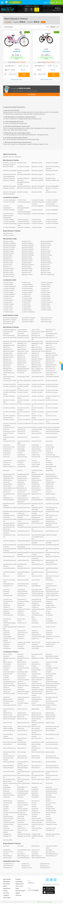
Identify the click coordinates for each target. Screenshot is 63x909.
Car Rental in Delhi (45, 288)
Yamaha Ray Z (35, 644)
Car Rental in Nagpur (27, 300)
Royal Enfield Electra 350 (37, 531)
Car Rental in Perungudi (22, 219)
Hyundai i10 (6, 687)
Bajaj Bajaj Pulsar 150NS (37, 343)
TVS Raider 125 (20, 611)
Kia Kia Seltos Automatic (22, 703)
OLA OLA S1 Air (6, 492)
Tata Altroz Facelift (7, 803)
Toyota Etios (49, 818)
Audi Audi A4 (49, 654)
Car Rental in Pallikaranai (51, 213)
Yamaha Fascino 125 (36, 627)
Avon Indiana (6, 846)
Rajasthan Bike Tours (45, 863)
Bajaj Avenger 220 (50, 335)
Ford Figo (19, 670)
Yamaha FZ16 (49, 630)
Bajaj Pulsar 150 (35, 355)
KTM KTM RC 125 (21, 484)
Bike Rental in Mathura (8, 261)
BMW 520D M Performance (52, 656)
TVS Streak (48, 613)
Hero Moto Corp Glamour (52, 386)
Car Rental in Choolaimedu (52, 200)
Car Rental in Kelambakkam (52, 206)
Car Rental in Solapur (46, 306)
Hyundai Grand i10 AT (37, 683)
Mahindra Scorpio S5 (50, 715)
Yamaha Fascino (21, 627)
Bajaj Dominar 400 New (8, 351)
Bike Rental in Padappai (37, 174)
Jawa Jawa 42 (6, 470)
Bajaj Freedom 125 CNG (23, 351)
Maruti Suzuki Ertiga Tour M (9, 748)
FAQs (62, 367)
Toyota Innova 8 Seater (37, 822)
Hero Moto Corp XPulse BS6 (52, 423)
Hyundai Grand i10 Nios (22, 685)
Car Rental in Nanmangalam (38, 213)
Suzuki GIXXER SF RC (36, 585)
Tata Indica (48, 804)
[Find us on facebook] (47, 880)
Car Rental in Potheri (36, 219)
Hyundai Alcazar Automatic (38, 677)
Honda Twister (6, 464)
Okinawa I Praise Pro (22, 490)
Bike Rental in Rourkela (27, 268)
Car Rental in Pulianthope (9, 221)
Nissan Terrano (6, 789)
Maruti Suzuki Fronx (21, 748)
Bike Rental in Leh (7, 259)
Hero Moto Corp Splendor (52, 408)
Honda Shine (20, 462)
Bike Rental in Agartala (8, 241)
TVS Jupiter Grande (50, 605)
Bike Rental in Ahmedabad (47, 241)
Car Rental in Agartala (8, 282)
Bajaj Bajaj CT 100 (7, 343)
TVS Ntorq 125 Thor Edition (23, 609)
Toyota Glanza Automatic (9, 822)
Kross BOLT (6, 854)
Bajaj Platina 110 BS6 (22, 353)
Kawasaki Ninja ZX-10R (8, 478)
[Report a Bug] (38, 902)
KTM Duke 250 (20, 482)
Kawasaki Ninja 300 (7, 476)
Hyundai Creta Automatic (23, 679)
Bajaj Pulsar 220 (7, 359)
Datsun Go (48, 664)
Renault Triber (35, 793)
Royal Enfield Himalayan (51, 535)
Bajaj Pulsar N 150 (50, 359)
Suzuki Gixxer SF (49, 583)
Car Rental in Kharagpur (8, 296)
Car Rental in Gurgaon (8, 292)
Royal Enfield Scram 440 (51, 564)
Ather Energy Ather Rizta (23, 335)
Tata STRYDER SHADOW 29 (23, 857)
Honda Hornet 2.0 (21, 460)
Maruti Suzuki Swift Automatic (52, 758)
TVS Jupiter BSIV (21, 605)
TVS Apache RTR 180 (8, 601)
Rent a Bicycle (18, 156)
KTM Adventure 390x (36, 480)
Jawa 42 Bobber (35, 466)
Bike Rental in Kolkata (27, 257)
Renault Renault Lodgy (22, 793)
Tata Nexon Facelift (50, 808)
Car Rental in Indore (26, 294)
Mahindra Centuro (36, 486)
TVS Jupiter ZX (6, 607)
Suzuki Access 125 (21, 576)
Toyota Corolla (20, 818)
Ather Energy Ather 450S (51, 333)
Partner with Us (20, 884)
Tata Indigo (5, 806)
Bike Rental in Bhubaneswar (9, 245)
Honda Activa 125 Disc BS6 (52, 429)
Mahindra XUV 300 (7, 722)
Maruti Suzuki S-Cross (22, 758)
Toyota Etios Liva (7, 820)
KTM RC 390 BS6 (7, 486)
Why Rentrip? (6, 881)
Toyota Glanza (49, 820)
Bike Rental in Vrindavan (8, 276)
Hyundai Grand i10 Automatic (52, 683)
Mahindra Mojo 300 (21, 488)
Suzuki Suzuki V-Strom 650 (37, 591)
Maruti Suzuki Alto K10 (22, 730)
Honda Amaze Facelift (22, 672)
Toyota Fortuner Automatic (38, 820)
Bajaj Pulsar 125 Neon (8, 355)
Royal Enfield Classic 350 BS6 (52, 503)
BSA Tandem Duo (36, 846)
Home (53, 10)
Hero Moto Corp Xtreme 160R (38, 427)
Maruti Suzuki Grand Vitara (52, 748)
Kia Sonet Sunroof (50, 703)
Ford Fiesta (5, 670)
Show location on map (17, 79)
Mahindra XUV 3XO (50, 722)
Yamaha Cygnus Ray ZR (51, 623)
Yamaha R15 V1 (21, 638)
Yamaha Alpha (35, 623)
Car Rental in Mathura (46, 298)
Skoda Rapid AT (35, 797)
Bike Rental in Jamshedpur (28, 255)
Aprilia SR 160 (20, 333)
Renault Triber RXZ (21, 795)
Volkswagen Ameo (50, 830)
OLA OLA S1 (48, 490)
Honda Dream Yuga (50, 454)
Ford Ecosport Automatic (23, 668)
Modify (43, 22)
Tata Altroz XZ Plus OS (22, 803)
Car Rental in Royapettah (51, 221)
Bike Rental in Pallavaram (9, 178)
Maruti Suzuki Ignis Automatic (38, 752)
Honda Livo (34, 460)
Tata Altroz (48, 801)
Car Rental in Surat (26, 308)
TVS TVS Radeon (49, 615)
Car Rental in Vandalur (37, 227)
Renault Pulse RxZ (7, 793)
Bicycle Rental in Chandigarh (28, 317)
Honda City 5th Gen (36, 674)
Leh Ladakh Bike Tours (8, 863)
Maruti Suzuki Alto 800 (51, 728)
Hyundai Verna (49, 691)
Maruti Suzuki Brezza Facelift (52, 734)
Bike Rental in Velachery (51, 192)
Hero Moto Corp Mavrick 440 (38, 400)
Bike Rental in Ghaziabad (27, 249)
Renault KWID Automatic (51, 791)
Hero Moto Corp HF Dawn (38, 390)
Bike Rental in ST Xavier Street (24, 188)
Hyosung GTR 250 (21, 466)
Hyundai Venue (6, 691)
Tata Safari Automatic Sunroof (10, 812)
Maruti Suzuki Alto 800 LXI (9, 730)
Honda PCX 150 (6, 462)
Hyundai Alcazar (21, 677)
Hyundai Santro (21, 689)
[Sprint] (34, 74)
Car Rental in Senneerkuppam (10, 223)
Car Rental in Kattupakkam (38, 206)
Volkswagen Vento (7, 836)
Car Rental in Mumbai (8, 300)
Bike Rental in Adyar (22, 162)
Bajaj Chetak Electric (22, 345)
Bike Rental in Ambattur (37, 162)
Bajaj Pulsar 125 (35, 353)
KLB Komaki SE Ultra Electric (52, 478)
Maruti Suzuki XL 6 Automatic (52, 767)
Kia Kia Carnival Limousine (52, 701)
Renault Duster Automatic (52, 789)
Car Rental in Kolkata (45, 296)
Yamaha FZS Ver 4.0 (36, 634)
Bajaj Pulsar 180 (21, 357)
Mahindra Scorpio (50, 713)
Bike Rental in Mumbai (27, 261)
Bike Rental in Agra (26, 241)
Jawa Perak (19, 470)
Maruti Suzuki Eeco (7, 744)
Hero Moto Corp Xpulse (8, 419)
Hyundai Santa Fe (7, 689)
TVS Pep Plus (49, 609)
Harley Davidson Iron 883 (23, 376)
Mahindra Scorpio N (7, 715)
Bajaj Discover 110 (21, 347)
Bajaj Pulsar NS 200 (7, 363)
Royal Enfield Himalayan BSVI (9, 552)
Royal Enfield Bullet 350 (8, 499)
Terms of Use (19, 886)
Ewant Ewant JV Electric (37, 372)
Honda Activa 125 (21, 429)
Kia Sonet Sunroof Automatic (9, 705)
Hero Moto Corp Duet (37, 386)
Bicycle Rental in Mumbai (27, 321)
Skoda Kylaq (48, 795)
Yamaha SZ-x (6, 646)
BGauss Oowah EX (21, 367)
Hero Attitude (49, 850)
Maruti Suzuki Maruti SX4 (8, 756)
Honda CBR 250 (6, 451)
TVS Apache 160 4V (7, 599)
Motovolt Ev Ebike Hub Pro (52, 854)
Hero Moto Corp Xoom (51, 415)
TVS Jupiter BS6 (6, 605)
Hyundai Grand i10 (21, 683)
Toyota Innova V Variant (51, 824)
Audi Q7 (33, 656)
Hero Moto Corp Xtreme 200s (53, 427)
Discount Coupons (20, 890)
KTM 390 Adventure (7, 480)
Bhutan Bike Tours (44, 865)
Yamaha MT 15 (20, 636)
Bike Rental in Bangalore (27, 243)
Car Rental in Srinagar (8, 308)
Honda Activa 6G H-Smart (9, 441)
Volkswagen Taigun (36, 834)
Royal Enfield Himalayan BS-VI (38, 544)
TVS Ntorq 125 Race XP (51, 607)
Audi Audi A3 (20, 654)
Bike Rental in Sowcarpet (9, 188)
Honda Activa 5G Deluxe (51, 433)
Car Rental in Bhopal (45, 284)
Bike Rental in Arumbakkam (52, 162)
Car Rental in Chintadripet (37, 200)
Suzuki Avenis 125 (36, 580)
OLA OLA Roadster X (36, 490)
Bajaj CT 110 (34, 345)
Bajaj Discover (6, 347)
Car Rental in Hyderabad (9, 294)
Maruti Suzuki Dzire (21, 742)
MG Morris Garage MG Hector (53, 779)
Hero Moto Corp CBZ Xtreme (38, 384)
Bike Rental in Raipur (26, 266)
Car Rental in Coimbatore (9, 288)
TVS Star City (20, 613)
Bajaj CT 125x (49, 345)
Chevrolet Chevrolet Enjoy (52, 662)
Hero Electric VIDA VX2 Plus (9, 384)
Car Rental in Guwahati (27, 292)
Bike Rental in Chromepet (23, 166)
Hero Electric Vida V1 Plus (37, 380)
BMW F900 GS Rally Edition (23, 368)
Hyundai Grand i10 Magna (9, 685)
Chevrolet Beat (35, 662)
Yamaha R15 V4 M (36, 642)
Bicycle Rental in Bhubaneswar (10, 317)
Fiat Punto (34, 666)
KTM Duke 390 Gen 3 (8, 484)
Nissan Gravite (49, 783)
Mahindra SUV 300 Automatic (10, 717)
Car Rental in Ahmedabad (47, 282)
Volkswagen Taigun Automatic (53, 834)
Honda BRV (48, 672)
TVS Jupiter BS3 (49, 603)
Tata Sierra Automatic (51, 812)
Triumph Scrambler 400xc (52, 593)
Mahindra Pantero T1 (36, 488)
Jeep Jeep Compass (7, 699)
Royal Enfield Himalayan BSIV (38, 548)
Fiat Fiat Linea (20, 666)
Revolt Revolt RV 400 (50, 497)
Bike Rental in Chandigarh (28, 245)
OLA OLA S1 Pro (21, 492)
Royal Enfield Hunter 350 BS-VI (24, 556)
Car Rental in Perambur (8, 219)
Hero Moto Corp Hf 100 (22, 390)
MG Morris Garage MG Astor (38, 779)
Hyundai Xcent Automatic (23, 697)
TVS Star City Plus (35, 613)
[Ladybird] (5, 74)
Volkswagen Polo (7, 834)
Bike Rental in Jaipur (7, 255)
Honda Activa (6, 429)
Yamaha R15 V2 (35, 638)
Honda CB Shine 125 (36, 447)
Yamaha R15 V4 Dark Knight (23, 642)
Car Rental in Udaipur (27, 310)
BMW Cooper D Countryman (52, 658)
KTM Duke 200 (6, 482)
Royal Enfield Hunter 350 (9, 556)
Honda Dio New (21, 454)
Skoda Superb (20, 801)
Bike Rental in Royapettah (37, 180)
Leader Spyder (35, 854)
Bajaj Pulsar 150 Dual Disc (52, 355)
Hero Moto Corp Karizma (9, 396)
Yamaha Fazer (6, 630)
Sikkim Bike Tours (26, 865)
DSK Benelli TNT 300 (22, 370)
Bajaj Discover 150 (50, 347)
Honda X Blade (49, 464)
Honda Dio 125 (35, 453)
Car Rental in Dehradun (27, 288)
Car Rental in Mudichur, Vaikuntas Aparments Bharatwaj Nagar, (8, 215)
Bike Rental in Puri (7, 266)
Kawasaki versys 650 (22, 478)
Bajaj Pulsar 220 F (21, 359)
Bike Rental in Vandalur (22, 192)
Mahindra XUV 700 (36, 726)
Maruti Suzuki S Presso (51, 756)
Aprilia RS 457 (49, 331)
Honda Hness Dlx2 (36, 456)
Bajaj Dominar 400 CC (51, 349)
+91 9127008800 (33, 890)
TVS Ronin (34, 611)
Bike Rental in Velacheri (37, 192)
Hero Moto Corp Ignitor (37, 392)
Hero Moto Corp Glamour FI (9, 390)
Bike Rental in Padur (50, 174)
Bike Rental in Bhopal (46, 243)
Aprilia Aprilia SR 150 (8, 331)
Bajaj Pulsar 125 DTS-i (51, 353)
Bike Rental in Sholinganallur (38, 186)
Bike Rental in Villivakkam (9, 194)
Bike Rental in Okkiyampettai (24, 174)
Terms (24, 70)
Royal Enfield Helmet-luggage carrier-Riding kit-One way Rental (38, 537)
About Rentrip (6, 879)
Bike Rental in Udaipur (46, 272)
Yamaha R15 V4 (6, 642)
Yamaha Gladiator (7, 636)
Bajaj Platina (48, 351)
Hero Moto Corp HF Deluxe (52, 390)
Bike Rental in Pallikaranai (23, 178)
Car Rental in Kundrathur (37, 209)
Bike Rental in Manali (45, 259)
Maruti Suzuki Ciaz (50, 738)
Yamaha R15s (6, 644)
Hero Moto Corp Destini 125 (9, 386)
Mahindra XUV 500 (7, 726)
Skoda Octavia (6, 797)
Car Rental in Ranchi (7, 306)
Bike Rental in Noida (26, 262)
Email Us (31, 883)
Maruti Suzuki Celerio (8, 738)
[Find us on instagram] (55, 880)
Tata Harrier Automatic (22, 804)
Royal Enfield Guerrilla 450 (23, 535)
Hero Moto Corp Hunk (22, 392)
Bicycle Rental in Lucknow (9, 321)
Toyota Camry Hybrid (8, 818)
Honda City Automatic (51, 674)
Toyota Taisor (6, 828)
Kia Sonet (34, 703)
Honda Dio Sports (36, 454)
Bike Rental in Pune (45, 264)
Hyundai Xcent (6, 697)
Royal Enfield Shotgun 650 (9, 568)
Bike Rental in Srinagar (27, 270)
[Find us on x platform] (51, 880)
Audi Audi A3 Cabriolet (37, 654)
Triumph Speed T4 (21, 595)
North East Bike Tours (8, 865)
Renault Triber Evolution (8, 795)
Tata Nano (34, 806)
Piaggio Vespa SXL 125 (22, 497)
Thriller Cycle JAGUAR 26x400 (38, 857)
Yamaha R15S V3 (21, 644)
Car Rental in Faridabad (8, 290)
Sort (47, 26)
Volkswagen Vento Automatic (24, 836)
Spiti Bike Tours (25, 863)
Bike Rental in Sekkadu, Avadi (52, 180)
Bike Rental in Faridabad (8, 249)
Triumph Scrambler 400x (37, 593)
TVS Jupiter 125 (35, 603)
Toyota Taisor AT (21, 828)
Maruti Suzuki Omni (21, 756)
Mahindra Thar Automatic (37, 717)
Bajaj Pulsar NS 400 (21, 363)
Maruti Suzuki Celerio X (37, 738)
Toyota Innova (20, 822)
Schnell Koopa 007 (7, 857)
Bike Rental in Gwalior (46, 251)
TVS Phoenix (6, 611)
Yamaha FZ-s (35, 630)
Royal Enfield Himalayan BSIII (24, 548)
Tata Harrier (6, 804)
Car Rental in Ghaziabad (27, 290)
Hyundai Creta (6, 679)
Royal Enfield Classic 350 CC (23, 507)
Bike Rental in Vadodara (8, 274)
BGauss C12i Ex (6, 367)
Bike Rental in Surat (45, 270)
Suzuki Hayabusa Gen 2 (37, 589)
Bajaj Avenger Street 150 (51, 337)
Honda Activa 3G (21, 431)
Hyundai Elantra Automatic (9, 681)
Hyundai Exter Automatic (51, 681)
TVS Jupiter (5, 603)
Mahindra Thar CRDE (50, 717)
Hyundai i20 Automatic (51, 687)
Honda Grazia (6, 456)
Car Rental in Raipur (45, 304)
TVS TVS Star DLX (7, 619)
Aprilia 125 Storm (36, 329)
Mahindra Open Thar (36, 713)
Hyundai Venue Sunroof (37, 691)
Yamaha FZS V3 (20, 634)
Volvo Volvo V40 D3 (7, 840)
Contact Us (18, 895)
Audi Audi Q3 (20, 656)
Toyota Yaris (34, 830)
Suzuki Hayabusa (21, 589)
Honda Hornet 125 (7, 460)
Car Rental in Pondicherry (47, 302)
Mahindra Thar (20, 717)
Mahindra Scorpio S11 (37, 715)
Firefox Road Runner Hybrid (23, 850)
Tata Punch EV (35, 810)
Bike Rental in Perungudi (37, 178)
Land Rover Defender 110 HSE (38, 705)
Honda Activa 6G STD (36, 441)
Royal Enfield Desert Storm (23, 531)
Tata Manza (20, 806)
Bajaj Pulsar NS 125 (36, 361)
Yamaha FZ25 (6, 632)
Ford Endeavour (35, 668)
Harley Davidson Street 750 (38, 376)
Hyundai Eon (20, 681)
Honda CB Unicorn (7, 449)
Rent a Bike (5, 156)
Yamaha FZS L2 (35, 632)
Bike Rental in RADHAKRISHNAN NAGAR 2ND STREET (23, 182)
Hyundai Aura (49, 677)
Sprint (46, 49)
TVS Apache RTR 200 (36, 601)
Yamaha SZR (20, 646)
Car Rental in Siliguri (26, 306)
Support (18, 893)
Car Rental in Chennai (46, 286)
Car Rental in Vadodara (46, 310)
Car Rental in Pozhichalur (51, 219)
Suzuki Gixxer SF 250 (22, 585)
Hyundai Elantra (49, 679)
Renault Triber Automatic (51, 793)
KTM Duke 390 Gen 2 (50, 482)
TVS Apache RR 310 (21, 599)
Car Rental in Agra (26, 282)
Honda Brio (34, 672)
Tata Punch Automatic (22, 810)
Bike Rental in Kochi (7, 257)
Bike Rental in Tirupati (8, 272)
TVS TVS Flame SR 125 (8, 615)
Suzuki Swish (6, 593)
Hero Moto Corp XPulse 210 (38, 423)
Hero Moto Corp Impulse (51, 392)
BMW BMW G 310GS (50, 367)
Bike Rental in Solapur (8, 270)
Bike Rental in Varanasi (27, 274)
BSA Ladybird (20, 846)
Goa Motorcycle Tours (27, 867)
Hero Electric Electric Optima (9, 380)
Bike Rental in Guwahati (27, 251)
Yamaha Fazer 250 (21, 630)
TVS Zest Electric (49, 621)
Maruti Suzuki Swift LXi (37, 761)
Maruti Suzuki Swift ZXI (22, 765)
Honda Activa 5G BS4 (36, 433)
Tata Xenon (34, 816)
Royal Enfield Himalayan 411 (9, 540)
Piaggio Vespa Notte (50, 494)
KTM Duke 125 (49, 480)
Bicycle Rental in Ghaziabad (9, 319)
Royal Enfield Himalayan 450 (23, 540)
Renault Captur (20, 789)
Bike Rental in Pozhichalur (9, 180)
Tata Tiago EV (35, 814)
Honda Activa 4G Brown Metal (53, 431)
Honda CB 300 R (21, 445)
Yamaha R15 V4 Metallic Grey (52, 642)
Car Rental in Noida (7, 302)
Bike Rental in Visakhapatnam (47, 274)
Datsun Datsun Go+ (36, 664)
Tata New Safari (49, 806)
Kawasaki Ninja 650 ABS (51, 476)
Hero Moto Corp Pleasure (9, 408)
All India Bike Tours (7, 867)
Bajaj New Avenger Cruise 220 (38, 351)
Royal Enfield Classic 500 (37, 523)
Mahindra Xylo (20, 728)
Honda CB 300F (35, 445)
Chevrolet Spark (7, 664)
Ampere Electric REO (22, 329)
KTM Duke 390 (35, 482)
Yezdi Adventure (7, 648)
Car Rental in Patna (26, 302)
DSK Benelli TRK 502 (36, 370)
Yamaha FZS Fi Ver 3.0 (22, 632)
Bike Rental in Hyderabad (28, 253)
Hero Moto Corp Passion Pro (24, 404)
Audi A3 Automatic (7, 654)
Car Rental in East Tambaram (24, 202)
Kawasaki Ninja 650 (36, 476)
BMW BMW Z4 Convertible (38, 658)
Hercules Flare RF (36, 850)
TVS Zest (19, 621)
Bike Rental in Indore (45, 253)
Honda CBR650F (21, 451)
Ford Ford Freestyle (36, 670)
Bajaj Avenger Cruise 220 (23, 337)
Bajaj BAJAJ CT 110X (21, 343)
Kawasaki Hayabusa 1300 (9, 474)
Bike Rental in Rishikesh (8, 268)
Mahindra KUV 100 (7, 713)
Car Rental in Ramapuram (23, 221)
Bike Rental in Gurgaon (8, 251)
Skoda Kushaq (35, 795)
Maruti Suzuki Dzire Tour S (52, 742)
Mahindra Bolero (35, 709)
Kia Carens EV (20, 701)
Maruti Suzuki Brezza (22, 734)
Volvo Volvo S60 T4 (50, 836)
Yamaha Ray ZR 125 (50, 644)
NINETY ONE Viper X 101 (51, 855)
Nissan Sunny (49, 787)
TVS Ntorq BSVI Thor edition (38, 609)
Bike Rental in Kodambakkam (10, 170)
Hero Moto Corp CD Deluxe (52, 384)
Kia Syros (19, 705)
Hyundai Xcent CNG (36, 697)
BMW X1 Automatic (7, 662)
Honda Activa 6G (35, 437)
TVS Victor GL (49, 619)
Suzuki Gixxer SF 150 (7, 585)
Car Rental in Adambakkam (9, 200)
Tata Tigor (48, 814)
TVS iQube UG (49, 601)
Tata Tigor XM (20, 816)
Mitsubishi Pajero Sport (37, 783)
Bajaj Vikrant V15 (7, 365)
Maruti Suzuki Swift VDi (51, 761)
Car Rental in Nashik (45, 300)
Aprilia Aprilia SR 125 (50, 329)
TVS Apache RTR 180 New (23, 601)
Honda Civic (6, 675)
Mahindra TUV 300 (50, 718)
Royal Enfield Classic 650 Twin (24, 527)
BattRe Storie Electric (36, 365)
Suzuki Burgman (49, 580)
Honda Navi (48, 460)
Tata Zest (48, 816)
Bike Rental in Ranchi (45, 266)
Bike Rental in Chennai (46, 245)
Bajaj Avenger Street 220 (37, 341)
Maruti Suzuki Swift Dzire (8, 761)
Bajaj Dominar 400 (21, 349)
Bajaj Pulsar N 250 (7, 361)
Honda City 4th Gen (21, 674)
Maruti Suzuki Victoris (36, 765)
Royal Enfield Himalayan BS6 (52, 544)
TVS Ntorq (19, 607)
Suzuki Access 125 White (23, 580)
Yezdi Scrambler (35, 648)
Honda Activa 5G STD (22, 437)
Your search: (8, 22)
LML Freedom (20, 486)
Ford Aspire (48, 666)
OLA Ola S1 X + (49, 492)
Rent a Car (11, 156)
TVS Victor (34, 619)
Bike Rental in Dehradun (27, 247)
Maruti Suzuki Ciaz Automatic (9, 742)
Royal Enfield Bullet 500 (37, 499)
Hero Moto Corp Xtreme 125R (24, 427)
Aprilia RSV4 (6, 333)
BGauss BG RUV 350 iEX (51, 365)
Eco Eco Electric (20, 372)
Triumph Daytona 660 (22, 593)
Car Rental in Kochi (26, 296)
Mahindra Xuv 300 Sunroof (23, 722)
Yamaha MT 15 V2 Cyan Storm (53, 636)
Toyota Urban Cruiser (51, 828)
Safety (17, 888)
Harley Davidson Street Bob (52, 376)
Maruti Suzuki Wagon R (8, 767)
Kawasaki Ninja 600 (21, 476)
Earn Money (31, 94)
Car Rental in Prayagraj (8, 304)
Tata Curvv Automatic (51, 803)
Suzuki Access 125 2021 (37, 576)
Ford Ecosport (6, 668)
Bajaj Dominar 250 (7, 349)
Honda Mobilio (49, 675)
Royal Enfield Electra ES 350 (52, 531)
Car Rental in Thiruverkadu (9, 227)
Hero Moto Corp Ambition (23, 384)
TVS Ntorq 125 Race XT (8, 609)
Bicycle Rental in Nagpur (46, 321)
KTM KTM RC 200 (35, 484)
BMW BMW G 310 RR (36, 367)
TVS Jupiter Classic (36, 605)
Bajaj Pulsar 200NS (50, 357)
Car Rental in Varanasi (8, 312)
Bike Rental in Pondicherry (28, 264)
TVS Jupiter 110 (20, 603)
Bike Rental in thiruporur (37, 188)
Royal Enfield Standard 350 (23, 568)
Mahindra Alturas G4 (22, 709)
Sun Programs (48, 902)
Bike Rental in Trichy (26, 272)
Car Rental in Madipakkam (52, 209)
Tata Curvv (34, 803)
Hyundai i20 (20, 687)
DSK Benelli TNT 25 (7, 370)
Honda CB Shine (21, 447)
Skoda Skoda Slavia (7, 801)
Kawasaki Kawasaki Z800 (23, 474)
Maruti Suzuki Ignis (21, 752)
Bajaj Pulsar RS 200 (36, 363)
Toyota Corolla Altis (36, 818)
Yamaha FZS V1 (49, 632)
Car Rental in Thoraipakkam (23, 227)
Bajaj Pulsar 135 (21, 355)
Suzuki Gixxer (35, 583)
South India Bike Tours (45, 867)
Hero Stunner (35, 852)
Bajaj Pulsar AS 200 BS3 (37, 359)
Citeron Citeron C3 (21, 664)
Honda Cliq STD (6, 453)
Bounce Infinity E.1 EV (50, 368)
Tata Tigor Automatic (8, 816)
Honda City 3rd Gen (7, 674)
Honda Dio (19, 453)
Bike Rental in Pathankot (46, 262)
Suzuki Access (6, 576)
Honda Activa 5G (21, 433)
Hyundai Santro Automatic (38, 689)
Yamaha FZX (49, 634)
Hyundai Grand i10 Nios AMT (38, 685)
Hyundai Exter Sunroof (8, 683)
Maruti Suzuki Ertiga (21, 744)
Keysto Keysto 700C (50, 852)
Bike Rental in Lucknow (27, 259)
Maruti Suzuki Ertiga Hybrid (52, 744)
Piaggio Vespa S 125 (7, 497)
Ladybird (16, 49)
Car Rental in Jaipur (45, 294)
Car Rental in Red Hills (37, 221)
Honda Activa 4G (35, 431)
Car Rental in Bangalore (27, 284)
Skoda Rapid (20, 797)
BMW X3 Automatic (21, 662)
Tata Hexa (34, 804)
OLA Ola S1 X (35, 492)
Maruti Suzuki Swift (36, 758)
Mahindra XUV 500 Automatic (24, 726)
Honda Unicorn (21, 464)
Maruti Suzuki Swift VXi (8, 765)
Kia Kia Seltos (6, 703)
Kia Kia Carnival (35, 701)
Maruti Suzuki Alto (36, 728)
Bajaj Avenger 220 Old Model (10, 337)
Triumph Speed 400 (7, 595)
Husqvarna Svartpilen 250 (9, 466)
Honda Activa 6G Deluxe (51, 437)
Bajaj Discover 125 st (36, 347)
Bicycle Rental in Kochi (46, 319)
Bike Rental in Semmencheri (23, 186)
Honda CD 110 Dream (37, 451)
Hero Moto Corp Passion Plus (10, 404)
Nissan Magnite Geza (22, 787)
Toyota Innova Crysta (51, 822)
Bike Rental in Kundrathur (37, 170)
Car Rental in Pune (26, 304)
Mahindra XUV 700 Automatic (52, 726)
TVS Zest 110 (34, 621)
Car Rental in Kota (7, 298)
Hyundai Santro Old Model (52, 689)
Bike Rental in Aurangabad (9, 243)
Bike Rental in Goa (45, 249)
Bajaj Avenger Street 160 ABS (10, 341)
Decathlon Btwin (7, 850)
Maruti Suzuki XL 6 (36, 767)
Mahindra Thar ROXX (22, 718)
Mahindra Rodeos (50, 488)
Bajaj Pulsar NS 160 (50, 361)
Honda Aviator (6, 445)
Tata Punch (5, 810)
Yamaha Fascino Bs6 (50, 627)
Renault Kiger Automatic (22, 791)
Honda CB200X (20, 449)
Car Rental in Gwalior (46, 292)
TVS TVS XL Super (21, 619)
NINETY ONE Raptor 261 (22, 855)
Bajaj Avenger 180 (36, 335)
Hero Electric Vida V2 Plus (52, 380)
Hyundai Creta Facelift (37, 679)
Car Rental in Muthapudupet (23, 213)
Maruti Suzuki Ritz (36, 756)
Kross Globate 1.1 (21, 854)
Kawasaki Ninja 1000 (50, 474)
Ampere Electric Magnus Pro (9, 329)
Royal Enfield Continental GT (52, 527)
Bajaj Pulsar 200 (35, 357)
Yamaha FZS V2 (6, 634)
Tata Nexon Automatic (22, 808)
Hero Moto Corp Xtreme (9, 427)
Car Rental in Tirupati (46, 308)
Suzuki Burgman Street (8, 583)
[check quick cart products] (57, 2)
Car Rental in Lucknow (27, 298)
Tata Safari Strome (36, 812)
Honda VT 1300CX (36, 464)
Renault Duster (35, 789)
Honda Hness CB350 (22, 456)
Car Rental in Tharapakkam (52, 223)
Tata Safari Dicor (21, 812)
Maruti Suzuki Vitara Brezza (52, 765)
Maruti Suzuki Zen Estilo (8, 771)
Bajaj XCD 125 (20, 365)
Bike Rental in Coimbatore (9, 247)
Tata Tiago (5, 814)
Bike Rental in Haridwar (8, 253)
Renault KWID (35, 791)
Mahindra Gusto (49, 486)
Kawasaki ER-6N (49, 470)
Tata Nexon (6, 808)
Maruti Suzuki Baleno (50, 730)
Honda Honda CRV (21, 675)
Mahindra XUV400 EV (8, 728)
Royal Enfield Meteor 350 (23, 560)
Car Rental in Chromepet (9, 202)
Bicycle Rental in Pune (8, 323)
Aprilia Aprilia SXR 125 (22, 331)
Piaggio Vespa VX (36, 497)
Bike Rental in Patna (7, 264)
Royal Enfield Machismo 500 (9, 560)
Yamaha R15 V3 (49, 638)
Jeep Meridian (20, 699)
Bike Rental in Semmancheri (9, 186)
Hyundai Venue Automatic (23, 691)
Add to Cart (24, 74)
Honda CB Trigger (50, 447)
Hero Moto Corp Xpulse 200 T (24, 423)
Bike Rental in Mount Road (52, 170)
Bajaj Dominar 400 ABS (37, 349)
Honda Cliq (48, 451)
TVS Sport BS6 (6, 613)
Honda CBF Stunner (36, 449)
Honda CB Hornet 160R (8, 447)
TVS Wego (5, 621)
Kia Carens (48, 699)
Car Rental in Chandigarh (27, 286)
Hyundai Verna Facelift (22, 693)
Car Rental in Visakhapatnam (28, 312)
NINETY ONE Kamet (7, 855)
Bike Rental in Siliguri (45, 268)
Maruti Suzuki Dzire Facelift (38, 742)
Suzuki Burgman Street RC (23, 583)
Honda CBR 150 (49, 449)
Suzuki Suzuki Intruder (22, 591)
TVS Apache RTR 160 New (51, 599)
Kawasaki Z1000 (35, 478)
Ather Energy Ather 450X (8, 335)
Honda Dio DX (6, 454)
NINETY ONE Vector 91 (37, 855)
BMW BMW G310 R (7, 368)
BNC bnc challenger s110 (37, 368)
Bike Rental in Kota (45, 257)
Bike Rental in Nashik (8, 262)
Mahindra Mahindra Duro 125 (10, 488)
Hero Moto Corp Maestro (37, 396)
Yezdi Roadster (20, 648)
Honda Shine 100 (35, 462)
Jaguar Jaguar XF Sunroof (51, 697)
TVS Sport (48, 611)
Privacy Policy (6, 897)
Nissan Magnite (6, 787)
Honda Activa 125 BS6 (37, 429)
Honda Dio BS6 (49, 453)
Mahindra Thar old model (9, 718)
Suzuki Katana (6, 591)
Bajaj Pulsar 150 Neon (8, 357)
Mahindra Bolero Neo (51, 709)
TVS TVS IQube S (21, 615)
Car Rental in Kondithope (9, 209)
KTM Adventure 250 (21, 480)
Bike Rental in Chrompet (37, 166)
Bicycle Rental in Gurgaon (28, 319)
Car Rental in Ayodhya (8, 284)
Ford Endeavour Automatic (52, 668)
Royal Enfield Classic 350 (51, 499)
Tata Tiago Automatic (22, 814)
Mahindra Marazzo (21, 713)
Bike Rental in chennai (8, 166)
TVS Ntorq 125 (35, 607)
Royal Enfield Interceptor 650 (52, 556)
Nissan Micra (34, 787)
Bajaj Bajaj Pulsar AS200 (8, 345)
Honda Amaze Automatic (9, 672)
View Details (13, 74)
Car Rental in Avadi (21, 200)
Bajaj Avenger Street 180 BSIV (24, 341)
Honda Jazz (34, 675)
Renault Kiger (6, 791)
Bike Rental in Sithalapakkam (52, 186)
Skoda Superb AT (36, 801)
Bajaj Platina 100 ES (7, 353)
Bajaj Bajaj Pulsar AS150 (51, 343)
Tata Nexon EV (35, 808)
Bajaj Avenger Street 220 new (52, 341)
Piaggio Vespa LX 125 (36, 494)
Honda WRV (6, 677)
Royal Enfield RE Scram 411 (38, 564)
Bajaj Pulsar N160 (21, 361)
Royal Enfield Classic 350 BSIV (10, 507)
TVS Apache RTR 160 (36, 599)
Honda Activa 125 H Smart (9, 431)
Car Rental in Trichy (7, 310)
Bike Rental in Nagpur (46, 261)
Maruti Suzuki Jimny (50, 752)
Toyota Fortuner (21, 820)
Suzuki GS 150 (6, 589)
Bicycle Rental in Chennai (46, 317)
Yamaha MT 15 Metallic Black (38, 636)
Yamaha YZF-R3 (49, 646)
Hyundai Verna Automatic (9, 693)
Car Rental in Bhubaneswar (9, 286)
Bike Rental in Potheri (51, 178)
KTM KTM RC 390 (49, 484)
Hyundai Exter (35, 681)
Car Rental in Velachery (51, 227)
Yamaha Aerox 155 (21, 623)
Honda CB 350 (49, 445)
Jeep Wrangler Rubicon (37, 699)
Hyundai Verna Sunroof (51, 693)
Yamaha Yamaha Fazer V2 (38, 646)
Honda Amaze (49, 670)
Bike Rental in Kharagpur (46, 255)
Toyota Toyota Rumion (37, 828)
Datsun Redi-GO (7, 666)
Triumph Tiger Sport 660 (37, 595)
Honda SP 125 (49, 462)
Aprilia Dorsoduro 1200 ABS (38, 331)
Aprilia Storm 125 (36, 333)
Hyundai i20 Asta (35, 687)
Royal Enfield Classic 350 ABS (24, 503)
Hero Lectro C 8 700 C (8, 852)
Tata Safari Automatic (51, 810)
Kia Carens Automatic (8, 701)
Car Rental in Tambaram (37, 223)
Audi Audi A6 (6, 656)
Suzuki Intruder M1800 (51, 589)
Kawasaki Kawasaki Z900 (37, 474)
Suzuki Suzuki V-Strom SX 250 (52, 591)
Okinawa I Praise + (7, 490)
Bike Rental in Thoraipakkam (9, 192)
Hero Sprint (20, 852)
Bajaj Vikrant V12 (49, 363)
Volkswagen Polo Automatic (23, 834)
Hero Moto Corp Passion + (52, 400)
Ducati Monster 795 (50, 370)
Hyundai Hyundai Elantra (51, 685)
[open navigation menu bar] (2, 2)
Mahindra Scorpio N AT (22, 715)
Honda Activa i (49, 441)
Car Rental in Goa (45, 290)
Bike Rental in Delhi (45, 247)
